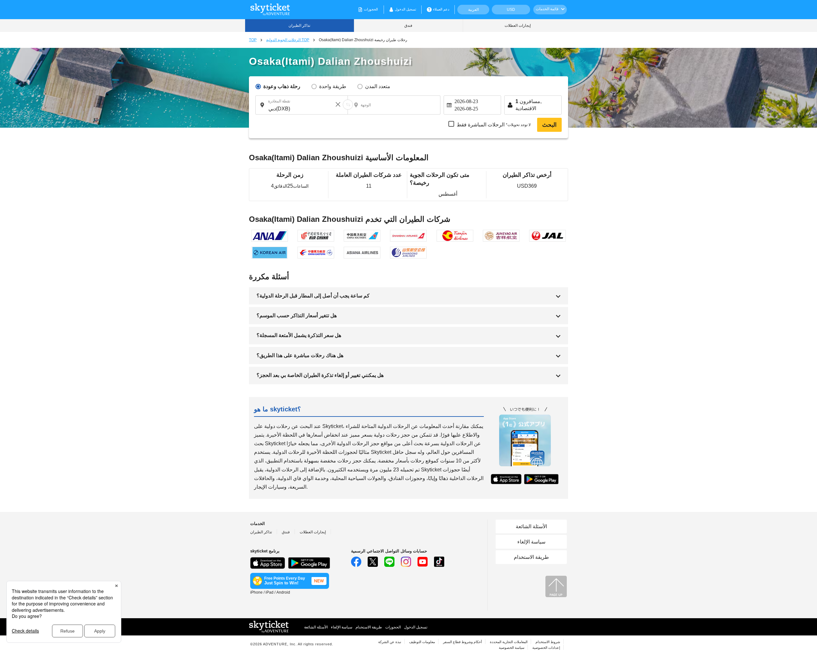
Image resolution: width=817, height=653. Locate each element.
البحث (549, 125)
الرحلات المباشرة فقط (494, 124)
